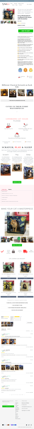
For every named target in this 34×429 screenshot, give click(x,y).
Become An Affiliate (25, 402)
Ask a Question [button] (30, 322)
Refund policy (17, 418)
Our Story (17, 407)
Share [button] (3, 382)
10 (22, 394)
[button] (30, 382)
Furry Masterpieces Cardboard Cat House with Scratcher (8, 371)
